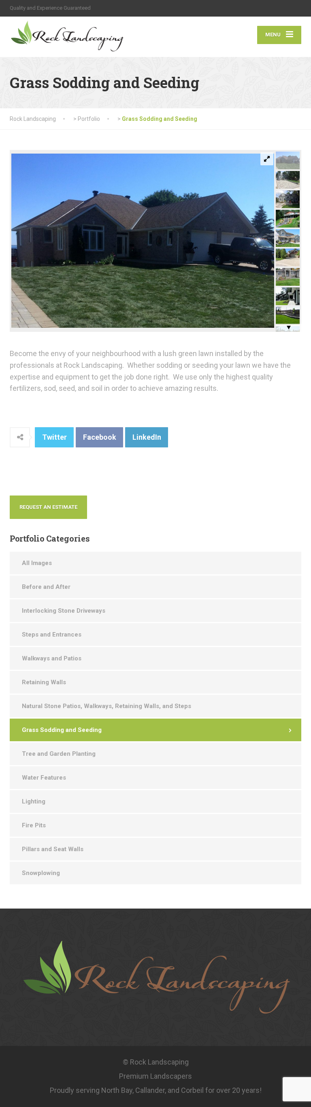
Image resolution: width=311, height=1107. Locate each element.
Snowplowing (41, 873)
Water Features (44, 777)
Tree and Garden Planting (59, 753)
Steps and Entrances (51, 634)
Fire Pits (34, 825)
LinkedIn (146, 437)
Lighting (33, 801)
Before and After (46, 586)
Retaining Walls (44, 682)
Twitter (54, 437)
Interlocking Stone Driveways (63, 610)
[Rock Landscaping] (77, 37)
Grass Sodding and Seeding (62, 730)
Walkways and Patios (51, 658)
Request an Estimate (48, 507)
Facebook (99, 437)
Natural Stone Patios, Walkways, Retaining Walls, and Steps (106, 706)
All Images (37, 563)
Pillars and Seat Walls (52, 849)
